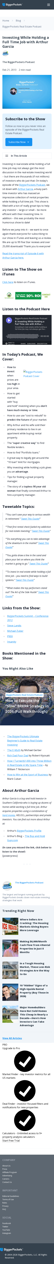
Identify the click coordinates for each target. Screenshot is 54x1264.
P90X (10, 636)
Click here (7, 282)
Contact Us (7, 1182)
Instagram (6, 1233)
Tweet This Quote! (30, 518)
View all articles (12, 1038)
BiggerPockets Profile (29, 830)
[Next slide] (50, 697)
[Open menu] (49, 5)
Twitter (5, 1226)
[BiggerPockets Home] (13, 4)
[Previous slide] (2, 697)
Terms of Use (8, 1199)
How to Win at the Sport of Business (27, 774)
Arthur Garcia (25, 189)
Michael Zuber (15, 631)
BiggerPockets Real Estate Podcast (21, 26)
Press (4, 1169)
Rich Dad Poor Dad (17, 755)
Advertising (7, 1175)
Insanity (11, 641)
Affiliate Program (9, 1172)
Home (5, 20)
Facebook (6, 1223)
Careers (5, 1179)
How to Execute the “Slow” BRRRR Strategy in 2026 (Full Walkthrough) (27, 706)
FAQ (4, 1209)
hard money (8, 815)
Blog (18, 20)
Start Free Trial (11, 1140)
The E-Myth (13, 750)
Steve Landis (14, 625)
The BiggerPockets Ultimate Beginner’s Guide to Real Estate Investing (24, 740)
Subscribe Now (17, 142)
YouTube (6, 1230)
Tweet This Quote (41, 531)
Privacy (5, 1206)
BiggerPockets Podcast (32, 184)
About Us (6, 1165)
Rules (4, 1202)
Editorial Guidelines (10, 1196)
